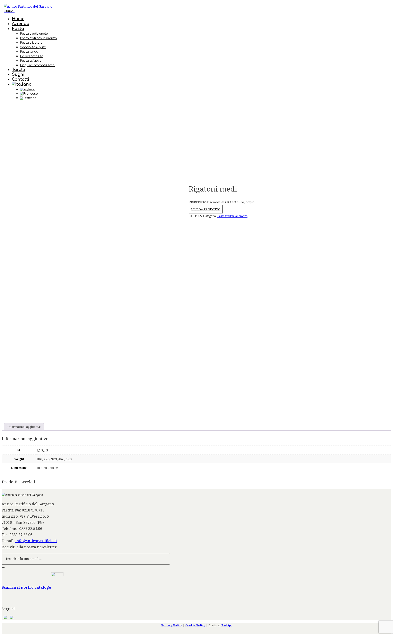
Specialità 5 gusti (33, 47)
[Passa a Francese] (204, 93)
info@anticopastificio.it (36, 540)
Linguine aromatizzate (37, 65)
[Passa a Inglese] (204, 89)
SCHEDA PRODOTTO (205, 209)
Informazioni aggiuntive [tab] (24, 427)
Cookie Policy (195, 625)
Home (18, 18)
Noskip (226, 625)
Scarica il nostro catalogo (26, 587)
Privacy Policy (171, 625)
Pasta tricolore (31, 42)
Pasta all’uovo (31, 60)
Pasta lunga (29, 51)
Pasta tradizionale (34, 33)
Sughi (18, 74)
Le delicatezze (31, 56)
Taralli (18, 69)
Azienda (20, 23)
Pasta (18, 28)
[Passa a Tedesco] (204, 98)
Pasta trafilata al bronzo (232, 216)
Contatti (20, 79)
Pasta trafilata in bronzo (38, 38)
